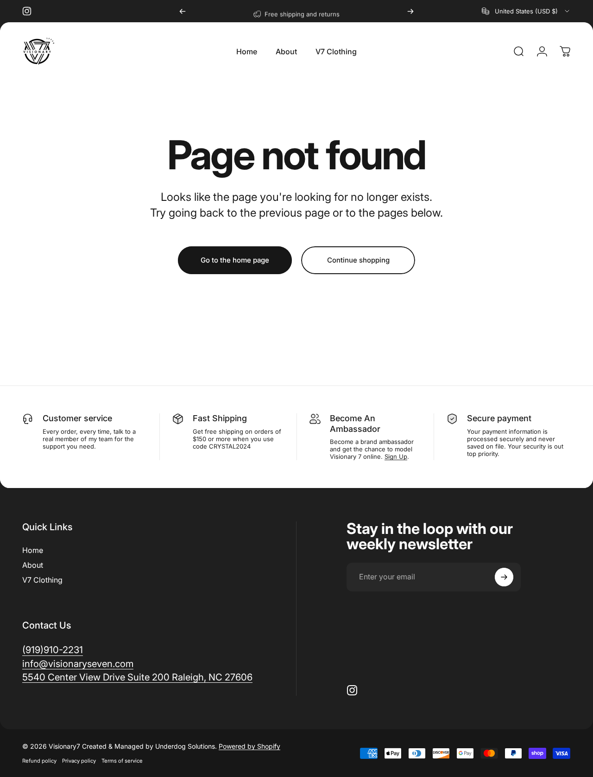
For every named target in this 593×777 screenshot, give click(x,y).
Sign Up (396, 456)
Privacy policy (79, 761)
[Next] (410, 11)
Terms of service (122, 761)
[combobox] (526, 11)
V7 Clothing (42, 579)
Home (32, 550)
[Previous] (182, 11)
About (32, 565)
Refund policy (39, 761)
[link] (137, 677)
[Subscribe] (504, 577)
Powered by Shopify (249, 746)
